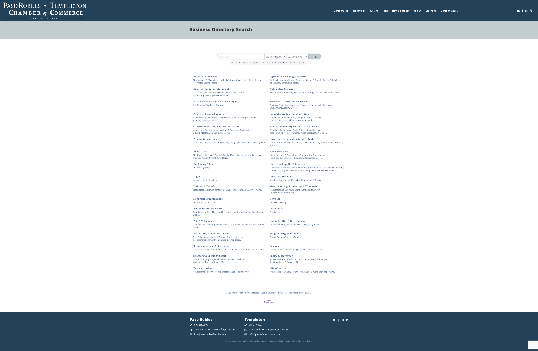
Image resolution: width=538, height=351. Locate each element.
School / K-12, (276, 249)
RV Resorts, (249, 189)
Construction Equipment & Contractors (216, 126)
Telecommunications (305, 120)
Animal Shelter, (256, 224)
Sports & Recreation (281, 255)
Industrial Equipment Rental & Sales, (287, 170)
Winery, (287, 271)
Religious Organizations (284, 233)
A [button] (236, 62)
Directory (359, 11)
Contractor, (198, 130)
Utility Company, (278, 224)
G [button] (253, 62)
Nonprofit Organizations (208, 198)
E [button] (247, 62)
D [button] (244, 62)
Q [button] (280, 62)
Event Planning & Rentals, (244, 117)
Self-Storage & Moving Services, (229, 237)
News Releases (252, 292)
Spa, (209, 212)
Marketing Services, (300, 105)
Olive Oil (275, 198)
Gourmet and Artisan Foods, (206, 262)
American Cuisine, (214, 249)
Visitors (431, 11)
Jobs (385, 11)
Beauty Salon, (199, 212)
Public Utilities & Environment (288, 221)
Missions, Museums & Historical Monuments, (291, 180)
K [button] (263, 62)
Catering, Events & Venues (208, 114)
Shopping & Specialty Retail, (213, 259)
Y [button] (303, 62)
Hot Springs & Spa (202, 167)
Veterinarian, (199, 224)
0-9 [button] (232, 62)
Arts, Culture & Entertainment (211, 89)
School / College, (291, 249)
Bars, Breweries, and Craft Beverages (215, 101)
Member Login (449, 11)
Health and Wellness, (251, 155)
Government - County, (291, 142)
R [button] (283, 62)
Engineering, (246, 130)
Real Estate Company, (203, 237)
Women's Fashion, (236, 259)
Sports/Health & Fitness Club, (284, 259)
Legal (196, 176)
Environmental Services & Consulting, (326, 167)
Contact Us (307, 292)
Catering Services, (202, 120)
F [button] (250, 62)
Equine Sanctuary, (239, 224)
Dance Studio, (237, 92)
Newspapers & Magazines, (206, 80)
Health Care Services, (203, 155)
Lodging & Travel (203, 186)
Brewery (220, 105)
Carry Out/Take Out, (233, 249)
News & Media (401, 11)
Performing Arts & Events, (217, 92)
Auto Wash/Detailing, (304, 92)
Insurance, (205, 142)
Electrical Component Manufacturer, (302, 189)
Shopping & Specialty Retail (209, 255)
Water (317, 224)
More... (215, 82)
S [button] (286, 62)
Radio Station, (255, 80)
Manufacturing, (277, 189)
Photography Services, (321, 105)
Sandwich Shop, (251, 249)
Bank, (196, 142)
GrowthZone (307, 341)
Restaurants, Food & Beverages (211, 246)
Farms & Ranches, (331, 80)
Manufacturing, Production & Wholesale (293, 186)
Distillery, (210, 105)
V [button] (294, 62)
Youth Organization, (310, 133)
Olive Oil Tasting (278, 202)
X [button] (300, 62)
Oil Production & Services (282, 192)
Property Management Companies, (209, 240)
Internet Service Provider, (282, 120)
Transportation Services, (205, 271)
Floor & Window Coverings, (301, 158)
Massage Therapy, (220, 212)
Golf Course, (304, 259)
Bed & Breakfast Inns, (233, 189)
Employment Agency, (280, 107)
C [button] (242, 62)
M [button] (269, 62)
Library (317, 180)
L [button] (266, 62)
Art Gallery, (198, 92)
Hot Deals (282, 292)
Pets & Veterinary (203, 221)
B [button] (239, 62)
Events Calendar (268, 292)
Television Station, (202, 82)
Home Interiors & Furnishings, (284, 155)
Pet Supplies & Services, (218, 224)
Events (374, 11)
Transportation (202, 268)
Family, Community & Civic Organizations (294, 126)
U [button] (292, 62)
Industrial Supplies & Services (287, 164)
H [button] (256, 62)
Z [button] (306, 62)
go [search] (316, 56)
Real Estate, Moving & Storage (211, 233)
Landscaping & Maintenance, (314, 155)
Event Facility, (200, 117)
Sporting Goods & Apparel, (282, 262)
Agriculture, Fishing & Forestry (288, 76)
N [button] (272, 62)
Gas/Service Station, (324, 92)
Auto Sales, (287, 92)
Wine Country (278, 268)
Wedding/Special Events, (219, 117)
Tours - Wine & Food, (302, 271)
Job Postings (295, 292)
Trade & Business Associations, (285, 133)
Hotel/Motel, (199, 189)
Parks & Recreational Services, (307, 130)
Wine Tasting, (276, 271)
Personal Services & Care (207, 208)
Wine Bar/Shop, (320, 271)
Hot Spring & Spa (203, 164)
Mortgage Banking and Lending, (245, 142)
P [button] (278, 62)
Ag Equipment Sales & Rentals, (308, 80)
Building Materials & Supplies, (208, 133)
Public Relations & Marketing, (234, 80)
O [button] (275, 62)
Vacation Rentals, (214, 189)
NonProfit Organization (204, 202)
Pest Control (277, 208)
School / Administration (311, 249)
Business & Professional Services (289, 101)
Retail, (196, 259)
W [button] (298, 62)
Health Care (200, 151)
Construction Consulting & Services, (222, 130)
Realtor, (230, 240)
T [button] (289, 62)
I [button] (258, 62)
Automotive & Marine (282, 89)
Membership (341, 11)
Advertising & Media (205, 76)
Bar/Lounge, (199, 105)
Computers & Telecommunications (290, 114)
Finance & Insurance (205, 139)
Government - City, (312, 142)
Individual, (275, 142)
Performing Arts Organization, (207, 95)
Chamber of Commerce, (281, 130)
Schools (274, 246)
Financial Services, (220, 142)
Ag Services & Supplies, (281, 80)
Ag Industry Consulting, (281, 82)
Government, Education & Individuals (292, 139)
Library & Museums (281, 176)
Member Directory (234, 292)
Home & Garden (279, 151)
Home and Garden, (279, 158)
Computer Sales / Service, (309, 117)
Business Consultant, (280, 105)
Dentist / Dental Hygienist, (227, 155)
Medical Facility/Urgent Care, (207, 158)
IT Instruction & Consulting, (283, 117)
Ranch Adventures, (320, 259)
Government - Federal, (332, 142)
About (418, 11)
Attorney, (197, 180)
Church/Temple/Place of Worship (285, 237)
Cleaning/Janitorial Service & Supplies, (288, 167)
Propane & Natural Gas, (317, 170)
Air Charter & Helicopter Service (233, 271)
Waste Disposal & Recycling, (300, 224)
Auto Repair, (275, 92)
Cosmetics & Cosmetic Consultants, (246, 212)
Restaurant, (198, 249)
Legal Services (210, 180)
